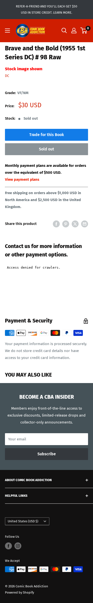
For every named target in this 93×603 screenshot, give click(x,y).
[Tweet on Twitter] (75, 223)
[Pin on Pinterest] (65, 223)
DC (7, 76)
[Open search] (64, 30)
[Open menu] (7, 31)
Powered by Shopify (19, 592)
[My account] (73, 30)
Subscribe (46, 454)
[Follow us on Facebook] (8, 545)
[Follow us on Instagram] (17, 545)
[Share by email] (84, 223)
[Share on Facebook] (56, 223)
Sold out (46, 149)
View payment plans (22, 179)
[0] (84, 31)
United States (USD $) (23, 521)
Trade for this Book (46, 134)
